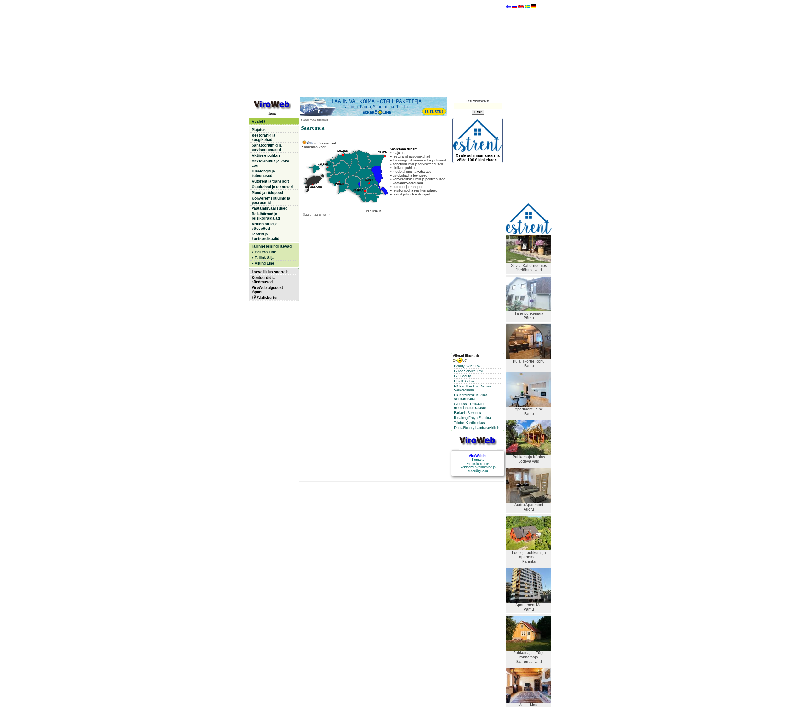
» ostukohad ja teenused (408, 175)
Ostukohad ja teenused (272, 187)
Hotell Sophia (464, 381)
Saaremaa (308, 119)
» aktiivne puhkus (403, 168)
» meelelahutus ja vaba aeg (410, 171)
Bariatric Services (467, 413)
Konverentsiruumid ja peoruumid (271, 200)
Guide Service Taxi (468, 371)
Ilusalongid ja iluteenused (263, 173)
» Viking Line (263, 263)
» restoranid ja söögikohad (410, 156)
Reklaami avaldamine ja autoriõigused (478, 469)
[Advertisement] (376, 48)
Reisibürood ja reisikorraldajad (266, 216)
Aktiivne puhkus (266, 155)
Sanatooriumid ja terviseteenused (267, 147)
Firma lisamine (478, 463)
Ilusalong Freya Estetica (472, 418)
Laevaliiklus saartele (270, 272)
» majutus (397, 153)
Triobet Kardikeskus (469, 423)
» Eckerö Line (264, 252)
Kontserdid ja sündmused (263, 279)
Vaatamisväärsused (269, 208)
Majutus (259, 129)
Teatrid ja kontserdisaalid (265, 236)
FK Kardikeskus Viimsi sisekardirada (471, 397)
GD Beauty (462, 376)
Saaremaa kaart (314, 147)
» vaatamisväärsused (406, 183)
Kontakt (478, 459)
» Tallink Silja (263, 258)
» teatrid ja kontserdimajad (410, 194)
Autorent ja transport (270, 181)
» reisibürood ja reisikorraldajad (413, 190)
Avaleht (258, 121)
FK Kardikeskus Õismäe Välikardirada (472, 388)
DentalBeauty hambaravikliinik (477, 428)
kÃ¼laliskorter (265, 298)
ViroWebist (478, 456)
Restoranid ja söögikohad (263, 137)
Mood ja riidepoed (267, 192)
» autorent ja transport (406, 187)
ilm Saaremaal (324, 143)
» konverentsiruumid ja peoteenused (417, 179)
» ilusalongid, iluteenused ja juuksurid (418, 160)
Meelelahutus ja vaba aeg (270, 163)
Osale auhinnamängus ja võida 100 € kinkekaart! (478, 157)
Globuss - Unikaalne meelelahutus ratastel (470, 405)
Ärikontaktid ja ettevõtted (265, 226)
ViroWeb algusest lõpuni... (267, 289)
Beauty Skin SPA (467, 366)
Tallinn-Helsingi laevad (272, 246)
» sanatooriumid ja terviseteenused (416, 164)
